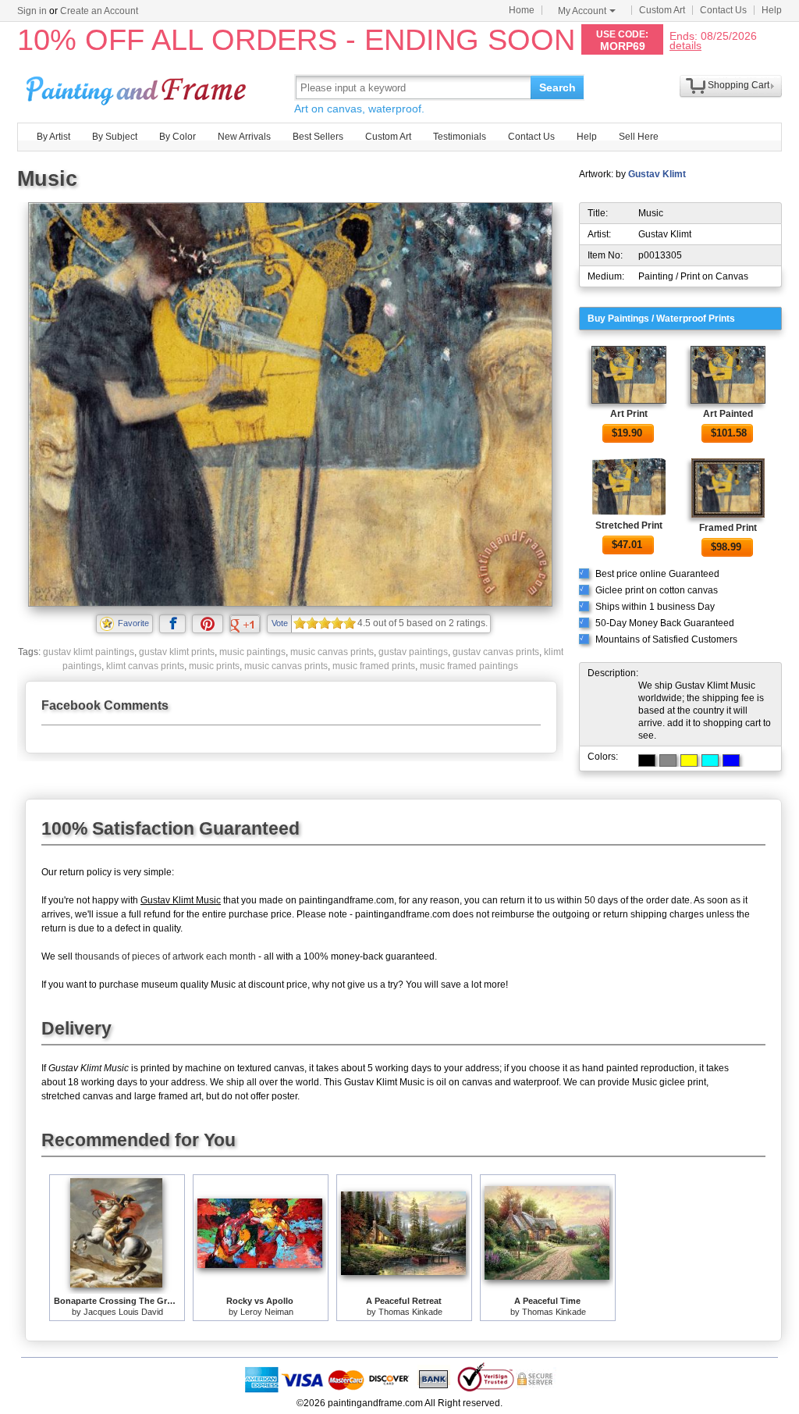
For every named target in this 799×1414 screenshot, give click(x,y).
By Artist (53, 136)
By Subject (114, 136)
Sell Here (639, 136)
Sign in (32, 10)
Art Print (629, 413)
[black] (646, 760)
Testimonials (459, 136)
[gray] (667, 760)
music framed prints (373, 666)
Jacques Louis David (123, 1311)
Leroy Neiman (266, 1311)
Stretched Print (628, 525)
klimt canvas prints (145, 666)
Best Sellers (318, 136)
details (685, 45)
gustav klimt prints (177, 651)
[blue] (731, 760)
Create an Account (99, 10)
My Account (582, 10)
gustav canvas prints (496, 651)
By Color (177, 136)
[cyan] (710, 760)
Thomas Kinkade (410, 1311)
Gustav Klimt (657, 174)
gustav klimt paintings (88, 651)
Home (521, 10)
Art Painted (728, 413)
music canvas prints (332, 651)
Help (772, 10)
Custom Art (662, 10)
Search (557, 87)
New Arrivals (244, 136)
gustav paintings (413, 651)
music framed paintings (469, 666)
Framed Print (728, 527)
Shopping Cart (738, 85)
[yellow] (689, 760)
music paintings (252, 651)
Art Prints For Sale (138, 87)
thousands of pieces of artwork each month (165, 956)
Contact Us (723, 10)
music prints (214, 666)
